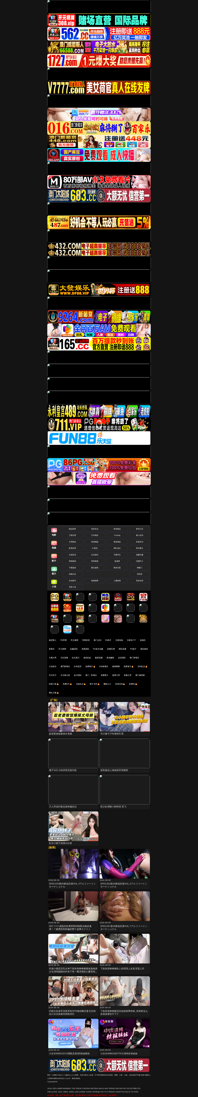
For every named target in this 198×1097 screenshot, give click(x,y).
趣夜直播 (99, 657)
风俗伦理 (139, 580)
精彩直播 (122, 649)
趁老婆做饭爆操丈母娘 (60, 733)
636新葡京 (103, 666)
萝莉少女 (139, 529)
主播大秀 (53, 657)
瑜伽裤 (117, 561)
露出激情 (94, 567)
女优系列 (94, 554)
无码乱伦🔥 (142, 666)
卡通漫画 (72, 567)
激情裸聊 (116, 666)
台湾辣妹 (72, 542)
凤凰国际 (85, 649)
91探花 (95, 548)
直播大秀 (127, 675)
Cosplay (117, 535)
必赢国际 (74, 649)
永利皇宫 (77, 666)
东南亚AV (139, 542)
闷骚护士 (139, 561)
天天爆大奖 (65, 675)
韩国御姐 (94, 542)
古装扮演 (72, 554)
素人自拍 (139, 535)
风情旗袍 (72, 561)
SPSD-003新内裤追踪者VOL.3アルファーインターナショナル (72, 885)
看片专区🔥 (95, 684)
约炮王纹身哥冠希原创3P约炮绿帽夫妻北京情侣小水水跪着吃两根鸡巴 (72, 1012)
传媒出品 (72, 574)
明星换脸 (94, 561)
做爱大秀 (116, 675)
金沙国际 (77, 675)
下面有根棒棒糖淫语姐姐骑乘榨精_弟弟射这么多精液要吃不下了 (124, 1012)
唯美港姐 (117, 542)
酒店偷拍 (144, 649)
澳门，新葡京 (91, 675)
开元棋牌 (74, 640)
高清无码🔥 (120, 684)
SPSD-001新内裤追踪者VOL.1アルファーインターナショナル (123, 927)
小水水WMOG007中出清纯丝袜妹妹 (119, 1053)
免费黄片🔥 (129, 666)
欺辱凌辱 (72, 548)
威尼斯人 (53, 640)
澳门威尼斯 (140, 675)
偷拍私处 (87, 657)
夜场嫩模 (110, 657)
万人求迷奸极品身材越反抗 (63, 806)
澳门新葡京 (134, 657)
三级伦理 (72, 535)
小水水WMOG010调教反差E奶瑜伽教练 (69, 1053)
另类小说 (72, 587)
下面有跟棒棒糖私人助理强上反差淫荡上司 (122, 968)
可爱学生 (117, 554)
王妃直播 (64, 657)
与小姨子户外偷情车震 (112, 733)
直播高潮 (111, 649)
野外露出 (139, 548)
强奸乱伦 (94, 529)
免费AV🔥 (133, 684)
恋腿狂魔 (139, 554)
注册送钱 (119, 640)
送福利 (142, 640)
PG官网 (63, 640)
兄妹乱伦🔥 (81, 684)
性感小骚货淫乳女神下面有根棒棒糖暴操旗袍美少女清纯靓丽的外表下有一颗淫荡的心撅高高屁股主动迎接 (73, 971)
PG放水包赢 (98, 649)
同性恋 (139, 574)
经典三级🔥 (54, 684)
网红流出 (117, 548)
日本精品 (94, 535)
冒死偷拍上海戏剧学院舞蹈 (114, 770)
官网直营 (86, 640)
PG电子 (108, 640)
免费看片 (104, 675)
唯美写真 (117, 567)
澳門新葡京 (65, 666)
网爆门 (139, 567)
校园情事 (94, 580)
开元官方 (53, 675)
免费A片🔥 (67, 684)
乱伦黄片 (76, 657)
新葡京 (52, 649)
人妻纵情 (117, 580)
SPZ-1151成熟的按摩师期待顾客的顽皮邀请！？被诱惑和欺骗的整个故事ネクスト (70, 927)
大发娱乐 (53, 666)
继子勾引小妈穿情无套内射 (63, 770)
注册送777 (131, 640)
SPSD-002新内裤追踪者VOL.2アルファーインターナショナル (123, 885)
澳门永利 (97, 640)
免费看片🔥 (90, 666)
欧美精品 (117, 529)
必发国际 (122, 657)
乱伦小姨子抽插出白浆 (60, 843)
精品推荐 (72, 529)
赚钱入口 (107, 684)
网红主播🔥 (54, 692)
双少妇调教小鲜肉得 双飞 (113, 806)
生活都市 (72, 580)
